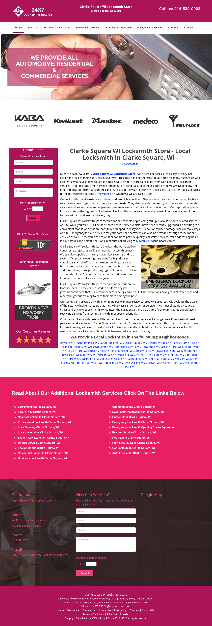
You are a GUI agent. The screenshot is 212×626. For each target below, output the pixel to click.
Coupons (173, 27)
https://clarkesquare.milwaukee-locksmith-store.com (119, 602)
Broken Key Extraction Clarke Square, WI (43, 437)
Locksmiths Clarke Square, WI (37, 406)
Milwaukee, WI (106, 194)
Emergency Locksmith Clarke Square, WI (138, 422)
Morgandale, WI (106, 355)
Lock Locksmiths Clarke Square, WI (40, 432)
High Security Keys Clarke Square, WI (135, 442)
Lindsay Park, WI (144, 351)
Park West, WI (76, 359)
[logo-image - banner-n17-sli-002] (106, 66)
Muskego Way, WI (128, 355)
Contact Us (190, 27)
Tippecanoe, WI (112, 363)
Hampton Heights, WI (127, 347)
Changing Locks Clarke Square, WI (134, 406)
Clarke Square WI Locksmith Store (113, 174)
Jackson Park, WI (171, 347)
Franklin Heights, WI (74, 347)
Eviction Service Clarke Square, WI (134, 432)
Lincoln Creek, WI (98, 351)
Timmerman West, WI (88, 363)
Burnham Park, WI (87, 343)
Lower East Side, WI (168, 351)
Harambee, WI (150, 347)
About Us (32, 27)
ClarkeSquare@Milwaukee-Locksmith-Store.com (40, 555)
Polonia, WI (93, 359)
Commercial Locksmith (87, 27)
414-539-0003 (187, 8)
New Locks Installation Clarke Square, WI (138, 412)
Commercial (88, 610)
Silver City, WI (180, 359)
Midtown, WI (88, 355)
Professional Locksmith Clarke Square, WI (44, 422)
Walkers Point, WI (172, 363)
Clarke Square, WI (135, 343)
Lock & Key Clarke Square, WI (36, 412)
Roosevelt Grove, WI (113, 359)
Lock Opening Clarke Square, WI (38, 427)
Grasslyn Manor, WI (100, 347)
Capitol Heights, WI (111, 343)
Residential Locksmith (56, 27)
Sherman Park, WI (160, 359)
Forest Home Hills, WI (186, 343)
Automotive (105, 610)
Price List (112, 614)
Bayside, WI (67, 343)
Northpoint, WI (174, 355)
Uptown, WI (153, 363)
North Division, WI (152, 355)
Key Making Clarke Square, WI (131, 437)
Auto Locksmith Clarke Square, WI (133, 453)
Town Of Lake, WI (134, 363)
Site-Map (124, 614)
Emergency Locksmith (149, 27)
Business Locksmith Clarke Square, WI (42, 458)
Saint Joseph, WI (138, 359)
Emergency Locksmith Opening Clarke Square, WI (143, 427)
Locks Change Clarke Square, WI (38, 448)
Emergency (120, 610)
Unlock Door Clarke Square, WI (131, 417)
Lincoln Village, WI (122, 351)
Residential (73, 610)
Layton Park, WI (77, 351)
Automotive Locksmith (119, 27)
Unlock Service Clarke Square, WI (39, 442)
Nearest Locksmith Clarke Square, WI (41, 417)
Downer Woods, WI (159, 343)
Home (18, 27)
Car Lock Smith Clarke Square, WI (133, 448)
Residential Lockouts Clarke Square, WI (43, 453)
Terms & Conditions (93, 614)
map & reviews (146, 598)
